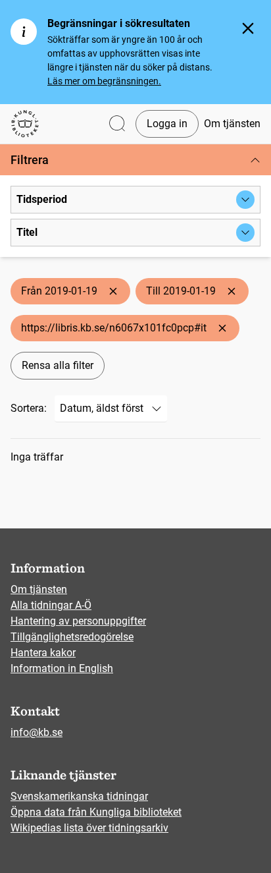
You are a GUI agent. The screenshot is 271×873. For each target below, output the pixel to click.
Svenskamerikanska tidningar (79, 796)
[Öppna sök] (117, 124)
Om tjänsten (232, 123)
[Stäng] (247, 28)
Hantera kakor (43, 652)
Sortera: (29, 408)
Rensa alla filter (57, 365)
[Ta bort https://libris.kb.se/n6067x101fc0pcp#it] (222, 328)
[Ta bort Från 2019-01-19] (113, 291)
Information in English (62, 668)
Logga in (167, 123)
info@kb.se (36, 732)
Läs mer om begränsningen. (104, 81)
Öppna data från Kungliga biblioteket (96, 812)
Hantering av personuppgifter (78, 621)
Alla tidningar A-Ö (51, 605)
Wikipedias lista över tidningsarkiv (89, 828)
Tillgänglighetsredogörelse (72, 637)
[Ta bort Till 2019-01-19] (231, 291)
